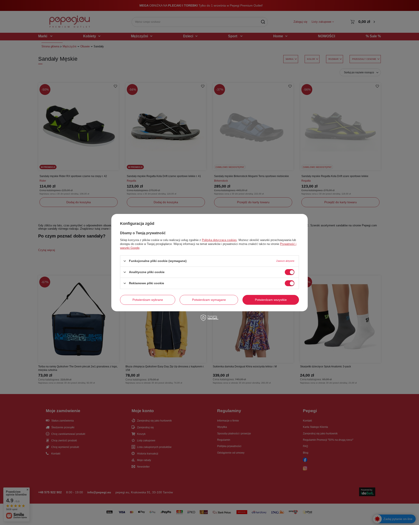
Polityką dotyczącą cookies (219, 239)
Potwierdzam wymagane (209, 299)
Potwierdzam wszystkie (271, 299)
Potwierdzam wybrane (147, 299)
